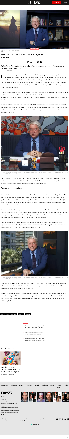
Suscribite (56, 2)
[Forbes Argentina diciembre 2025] (49, 397)
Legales (2, 421)
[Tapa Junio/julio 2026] (25, 397)
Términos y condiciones (41, 419)
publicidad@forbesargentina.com (8, 401)
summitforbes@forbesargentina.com (9, 407)
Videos (52, 385)
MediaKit (2, 419)
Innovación (4, 385)
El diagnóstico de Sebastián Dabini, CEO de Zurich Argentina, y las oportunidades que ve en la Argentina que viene (35, 333)
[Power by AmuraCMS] (34, 424)
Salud (28, 314)
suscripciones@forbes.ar (13, 410)
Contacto (15, 419)
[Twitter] (31, 61)
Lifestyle (36, 385)
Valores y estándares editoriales (26, 419)
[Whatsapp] (28, 61)
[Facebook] (34, 61)
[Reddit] (38, 61)
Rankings (45, 385)
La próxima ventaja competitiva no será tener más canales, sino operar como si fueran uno (10, 370)
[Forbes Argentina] (34, 2)
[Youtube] (65, 419)
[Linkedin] (41, 61)
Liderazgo (14, 385)
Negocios (29, 385)
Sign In (65, 2)
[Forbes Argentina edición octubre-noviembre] (57, 397)
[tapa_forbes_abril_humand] (33, 397)
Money (21, 385)
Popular (25, 322)
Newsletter (9, 419)
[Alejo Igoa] (41, 397)
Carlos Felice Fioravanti (8, 314)
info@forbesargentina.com (11, 403)
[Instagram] (62, 419)
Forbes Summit (59, 386)
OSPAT (21, 314)
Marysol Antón (5, 57)
